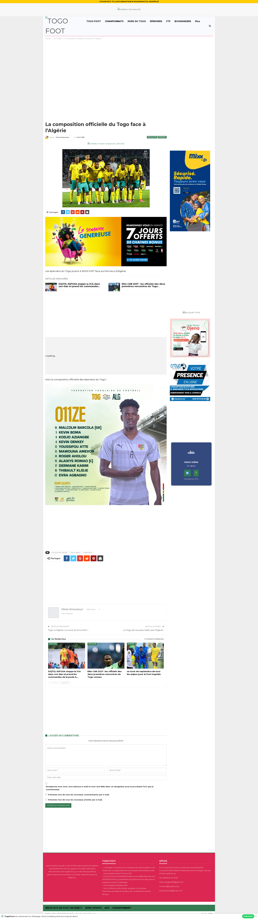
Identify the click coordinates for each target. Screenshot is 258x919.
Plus (197, 21)
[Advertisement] (129, 60)
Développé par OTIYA (191, 479)
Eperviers (162, 137)
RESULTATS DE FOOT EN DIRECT (63, 908)
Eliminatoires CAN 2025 (59, 552)
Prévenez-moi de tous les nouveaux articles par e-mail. (75, 800)
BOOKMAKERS (183, 21)
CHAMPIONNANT (121, 908)
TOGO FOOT (93, 21)
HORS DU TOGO (137, 21)
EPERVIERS (156, 21)
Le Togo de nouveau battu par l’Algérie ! (143, 630)
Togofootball (88, 552)
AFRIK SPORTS (93, 908)
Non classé (152, 137)
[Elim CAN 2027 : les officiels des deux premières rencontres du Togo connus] (114, 287)
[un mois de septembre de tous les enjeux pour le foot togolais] (145, 656)
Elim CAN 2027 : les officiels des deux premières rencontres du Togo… (143, 285)
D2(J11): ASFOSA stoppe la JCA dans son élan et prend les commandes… (79, 285)
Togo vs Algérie (75, 552)
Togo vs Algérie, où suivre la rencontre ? (68, 630)
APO (107, 908)
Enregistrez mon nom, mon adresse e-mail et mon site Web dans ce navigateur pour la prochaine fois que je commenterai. (99, 788)
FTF (168, 21)
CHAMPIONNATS (114, 21)
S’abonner (248, 916)
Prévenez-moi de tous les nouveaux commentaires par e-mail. (79, 795)
